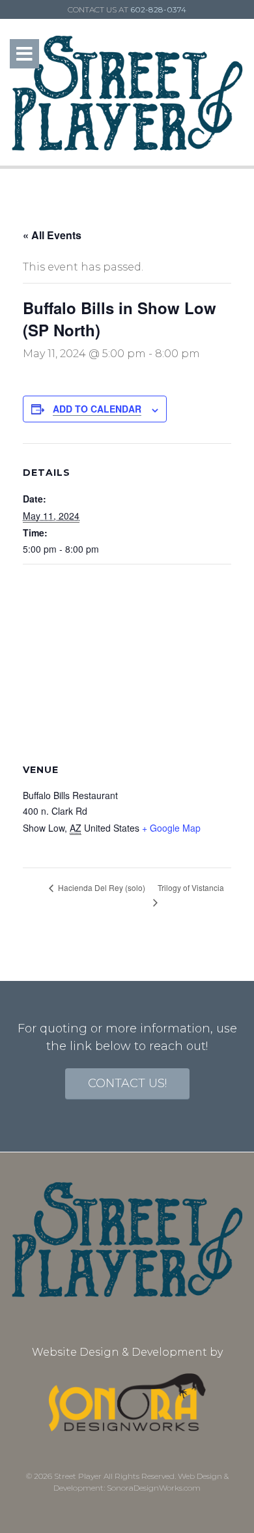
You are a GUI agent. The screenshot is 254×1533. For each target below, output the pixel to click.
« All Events (52, 234)
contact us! (127, 1083)
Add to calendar (97, 408)
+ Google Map (171, 827)
